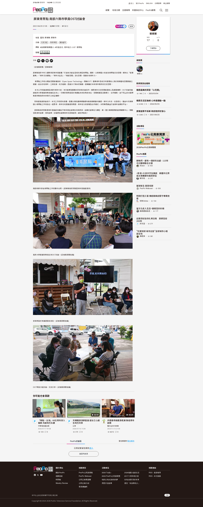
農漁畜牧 (63, 42)
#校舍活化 (59, 47)
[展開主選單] (167, 10)
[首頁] (43, 10)
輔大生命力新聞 (113, 426)
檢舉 (131, 26)
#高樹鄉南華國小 (47, 47)
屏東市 (53, 38)
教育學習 (53, 42)
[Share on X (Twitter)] (43, 60)
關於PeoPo (60, 472)
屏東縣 (47, 38)
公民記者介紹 (84, 483)
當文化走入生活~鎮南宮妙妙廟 (150, 208)
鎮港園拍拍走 (145, 211)
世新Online (144, 201)
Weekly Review (62, 483)
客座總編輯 (83, 486)
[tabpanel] (83, 448)
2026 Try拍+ (106, 472)
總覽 (107, 10)
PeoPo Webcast (146, 188)
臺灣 (42, 38)
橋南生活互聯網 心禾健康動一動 (151, 100)
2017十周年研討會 (131, 476)
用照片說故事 (107, 483)
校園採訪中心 (138, 10)
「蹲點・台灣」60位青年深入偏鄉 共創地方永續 (51, 421)
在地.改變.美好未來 (131, 479)
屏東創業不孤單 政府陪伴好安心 (151, 111)
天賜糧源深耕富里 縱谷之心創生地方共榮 (86, 421)
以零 (74, 426)
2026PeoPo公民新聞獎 (146, 147)
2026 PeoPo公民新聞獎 (111, 476)
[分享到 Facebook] (38, 60)
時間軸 (58, 479)
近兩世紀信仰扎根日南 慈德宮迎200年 (151, 219)
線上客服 (166, 3)
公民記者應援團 (85, 479)
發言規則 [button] (130, 441)
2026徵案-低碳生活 (131, 472)
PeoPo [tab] (76, 441)
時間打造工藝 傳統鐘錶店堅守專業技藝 (153, 197)
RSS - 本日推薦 (155, 476)
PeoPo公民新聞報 (86, 472)
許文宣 (142, 224)
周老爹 (142, 236)
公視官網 (158, 3)
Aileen (142, 166)
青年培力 (67, 47)
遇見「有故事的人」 (132, 483)
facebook (35, 475)
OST (74, 47)
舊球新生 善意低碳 (144, 185)
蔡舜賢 (153, 33)
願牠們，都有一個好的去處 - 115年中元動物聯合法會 (152, 161)
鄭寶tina (139, 74)
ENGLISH (149, 3)
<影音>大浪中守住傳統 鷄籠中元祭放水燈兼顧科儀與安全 (152, 174)
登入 (132, 3)
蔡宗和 (142, 178)
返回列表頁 (83, 454)
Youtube (41, 475)
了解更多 (153, 48)
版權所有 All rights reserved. (45, 52)
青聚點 (79, 47)
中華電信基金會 (43, 426)
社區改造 (44, 42)
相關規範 (59, 476)
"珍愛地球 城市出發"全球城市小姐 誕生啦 (152, 232)
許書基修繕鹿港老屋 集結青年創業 (120, 421)
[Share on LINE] (47, 60)
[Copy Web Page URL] (51, 60)
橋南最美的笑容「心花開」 (148, 90)
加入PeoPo (140, 3)
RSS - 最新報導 (155, 472)
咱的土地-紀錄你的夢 (110, 479)
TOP (167, 495)
